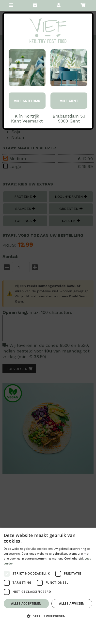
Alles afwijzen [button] (72, 603)
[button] (48, 616)
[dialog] (48, 576)
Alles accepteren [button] (26, 603)
